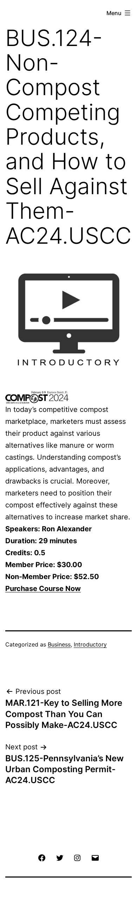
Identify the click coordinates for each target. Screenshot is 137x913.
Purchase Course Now (43, 588)
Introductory (90, 644)
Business (59, 644)
